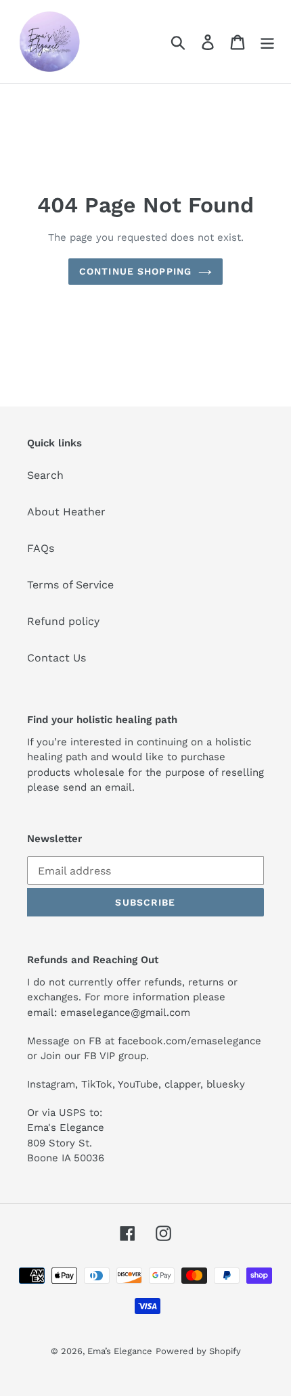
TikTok (96, 1084)
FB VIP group (115, 1056)
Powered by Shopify (198, 1351)
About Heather (66, 511)
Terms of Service (70, 584)
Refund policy (63, 621)
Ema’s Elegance (119, 1351)
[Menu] (267, 41)
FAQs (40, 548)
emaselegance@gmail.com (125, 1012)
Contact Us (56, 657)
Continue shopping (135, 271)
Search (45, 475)
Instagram (51, 1084)
